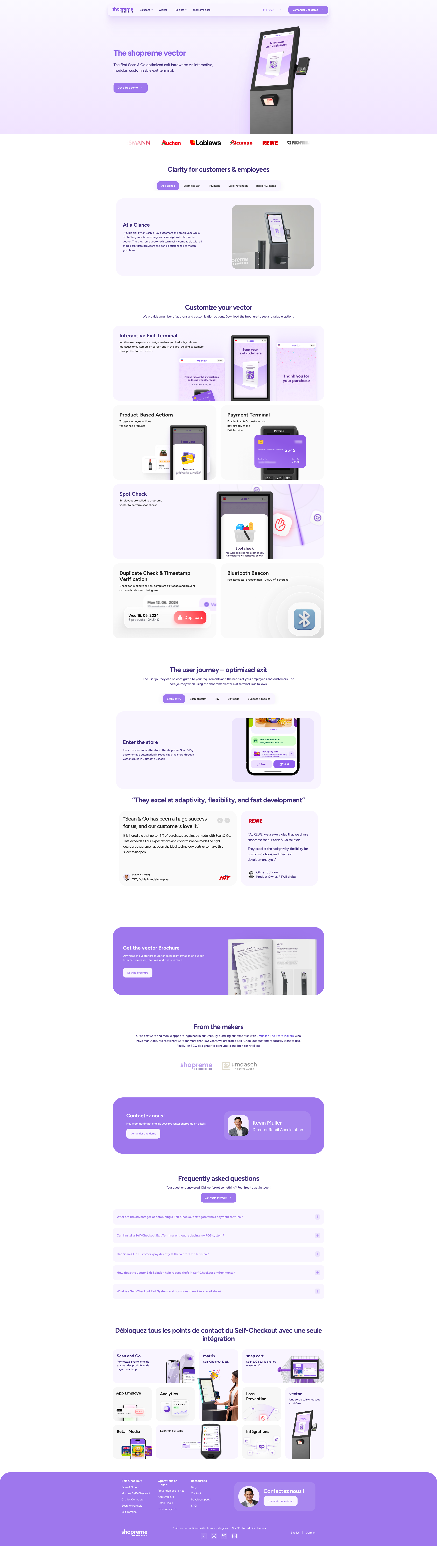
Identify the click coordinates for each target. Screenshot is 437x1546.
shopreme (144, 241)
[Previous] (220, 820)
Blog (193, 1487)
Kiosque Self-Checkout (136, 1493)
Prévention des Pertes (171, 1490)
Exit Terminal (129, 1511)
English (295, 1532)
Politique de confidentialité (189, 1528)
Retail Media (165, 1503)
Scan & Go (165, 1259)
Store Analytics (167, 1509)
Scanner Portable (132, 1505)
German (310, 1532)
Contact (196, 1493)
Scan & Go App (131, 1487)
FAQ (193, 1505)
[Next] (227, 820)
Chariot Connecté (133, 1499)
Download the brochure (241, 316)
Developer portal (201, 1499)
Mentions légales (217, 1528)
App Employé (166, 1496)
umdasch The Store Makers (275, 1036)
